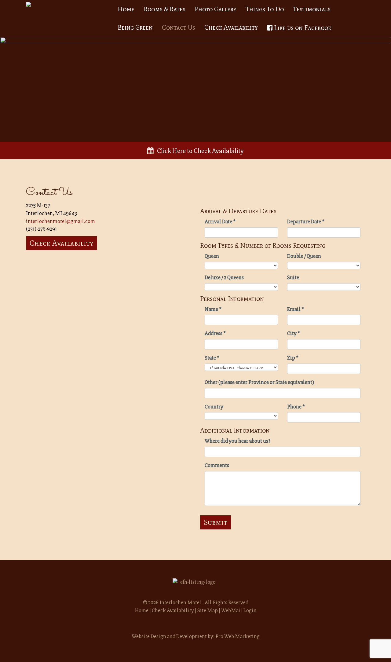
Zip (292, 357)
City (293, 333)
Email (295, 309)
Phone (296, 406)
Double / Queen (304, 256)
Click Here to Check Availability (198, 151)
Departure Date (305, 221)
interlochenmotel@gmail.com (60, 221)
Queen (212, 256)
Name (213, 309)
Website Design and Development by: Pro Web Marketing (196, 636)
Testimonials (312, 9)
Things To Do (265, 9)
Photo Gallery (215, 9)
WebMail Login (239, 610)
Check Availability (231, 27)
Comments (217, 465)
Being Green (135, 27)
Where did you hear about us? (237, 440)
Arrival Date (220, 221)
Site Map (207, 610)
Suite (293, 277)
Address (215, 333)
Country (214, 406)
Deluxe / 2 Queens (224, 277)
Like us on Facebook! (302, 28)
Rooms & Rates (164, 9)
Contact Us (178, 27)
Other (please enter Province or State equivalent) (259, 382)
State (212, 357)
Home (126, 9)
